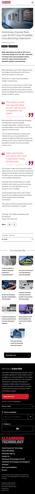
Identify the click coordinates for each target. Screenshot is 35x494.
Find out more (6, 406)
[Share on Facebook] (14, 224)
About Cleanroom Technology (12, 448)
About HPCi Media (8, 451)
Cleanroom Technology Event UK (13, 459)
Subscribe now (11, 355)
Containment (13, 256)
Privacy (4, 470)
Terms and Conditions (9, 467)
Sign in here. (17, 401)
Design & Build (4, 46)
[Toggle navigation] (32, 2)
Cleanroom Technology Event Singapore (16, 462)
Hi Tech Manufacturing (13, 46)
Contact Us (5, 456)
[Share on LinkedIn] (9, 224)
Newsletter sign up (8, 453)
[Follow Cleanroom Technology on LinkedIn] (17, 429)
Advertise (5, 464)
